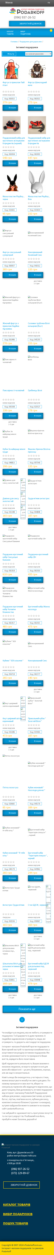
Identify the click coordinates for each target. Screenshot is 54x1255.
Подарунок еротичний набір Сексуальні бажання (13, 557)
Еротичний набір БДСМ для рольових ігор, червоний (38, 966)
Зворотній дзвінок (30, 23)
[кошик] (48, 33)
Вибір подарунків (25, 32)
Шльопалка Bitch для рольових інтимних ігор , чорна (14, 966)
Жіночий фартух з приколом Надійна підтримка (11, 326)
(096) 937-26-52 (25, 17)
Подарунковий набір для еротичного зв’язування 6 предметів (39, 141)
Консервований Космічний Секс (35, 253)
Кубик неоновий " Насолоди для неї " (36, 789)
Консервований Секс (37, 660)
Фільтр (10, 53)
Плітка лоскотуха (10, 787)
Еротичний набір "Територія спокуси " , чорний (38, 856)
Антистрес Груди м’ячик (13, 905)
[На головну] (27, 11)
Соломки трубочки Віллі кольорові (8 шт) (39, 324)
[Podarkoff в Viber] (13, 1195)
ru (49, 2)
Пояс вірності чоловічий (13, 390)
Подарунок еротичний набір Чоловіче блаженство (13, 609)
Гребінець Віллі (35, 390)
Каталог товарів (10, 32)
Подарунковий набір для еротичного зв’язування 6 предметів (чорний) (14, 141)
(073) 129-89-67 (20, 1173)
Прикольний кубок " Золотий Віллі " (37, 719)
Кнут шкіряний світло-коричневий (13, 719)
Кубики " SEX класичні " (13, 660)
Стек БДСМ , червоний (38, 905)
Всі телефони (38, 17)
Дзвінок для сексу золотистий (11, 499)
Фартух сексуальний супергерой (12, 253)
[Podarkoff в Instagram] (5, 1195)
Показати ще (27, 1009)
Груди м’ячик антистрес (39, 498)
